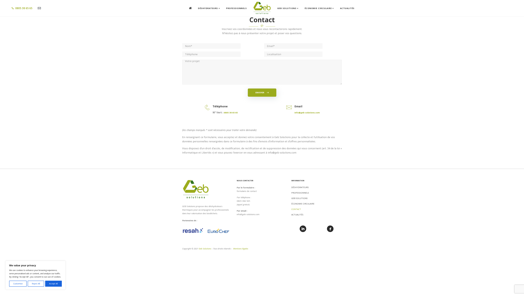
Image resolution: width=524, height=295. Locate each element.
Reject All (36, 283)
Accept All (53, 283)
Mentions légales (240, 248)
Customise (18, 283)
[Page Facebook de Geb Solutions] (330, 229)
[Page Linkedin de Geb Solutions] (303, 229)
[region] (35, 275)
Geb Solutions (205, 248)
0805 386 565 (243, 201)
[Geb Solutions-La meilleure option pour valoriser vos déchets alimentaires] (262, 8)
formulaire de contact (247, 191)
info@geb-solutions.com (248, 214)
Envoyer (260, 92)
